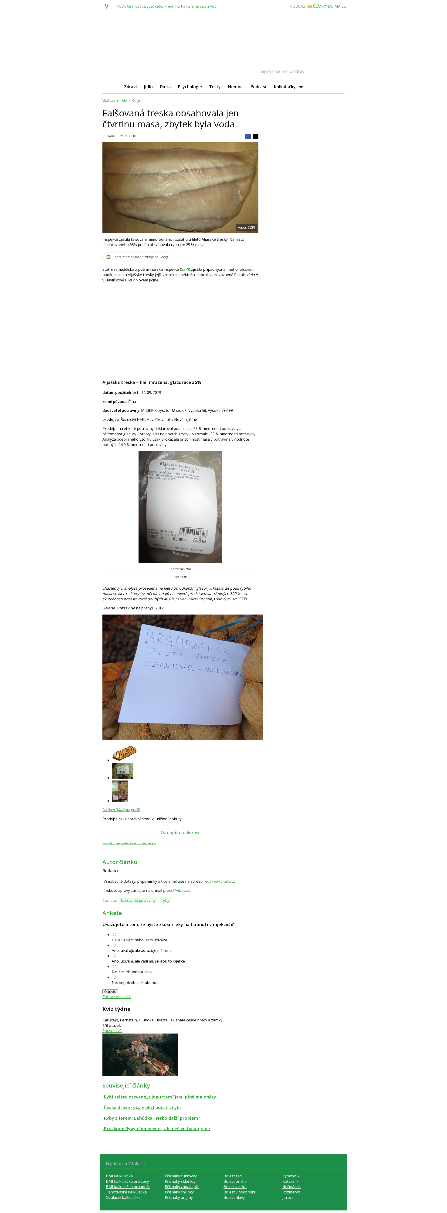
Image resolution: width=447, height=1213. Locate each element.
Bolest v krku (235, 1186)
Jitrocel (288, 1197)
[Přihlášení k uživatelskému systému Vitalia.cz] (337, 86)
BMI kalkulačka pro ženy (127, 1181)
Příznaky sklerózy (180, 1181)
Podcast (259, 86)
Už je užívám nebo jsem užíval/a (139, 940)
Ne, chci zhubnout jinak (132, 971)
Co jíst (137, 100)
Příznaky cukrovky (181, 1176)
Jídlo (148, 86)
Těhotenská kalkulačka (126, 1192)
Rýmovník (290, 1176)
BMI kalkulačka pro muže (128, 1186)
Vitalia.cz (108, 100)
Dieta (165, 86)
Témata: (109, 900)
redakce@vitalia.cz (219, 881)
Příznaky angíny (179, 1197)
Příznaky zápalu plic (182, 1186)
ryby (165, 900)
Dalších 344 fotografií (121, 809)
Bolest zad (233, 1176)
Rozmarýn (291, 1192)
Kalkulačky (285, 86)
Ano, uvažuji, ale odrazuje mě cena (142, 950)
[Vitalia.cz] (107, 6)
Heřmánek (291, 1186)
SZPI (251, 227)
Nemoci (236, 86)
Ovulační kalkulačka (123, 1197)
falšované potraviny (138, 900)
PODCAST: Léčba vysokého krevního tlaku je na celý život (166, 6)
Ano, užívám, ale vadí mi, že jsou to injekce (148, 961)
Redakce (109, 136)
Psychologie (190, 86)
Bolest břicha (235, 1181)
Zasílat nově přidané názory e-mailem (129, 843)
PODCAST (299, 6)
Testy (215, 86)
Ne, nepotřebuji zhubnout (135, 982)
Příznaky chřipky (179, 1192)
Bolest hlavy (234, 1197)
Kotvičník (290, 1181)
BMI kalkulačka (119, 1176)
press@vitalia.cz (176, 890)
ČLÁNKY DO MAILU (329, 6)
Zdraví (130, 86)
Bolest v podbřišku (240, 1192)
